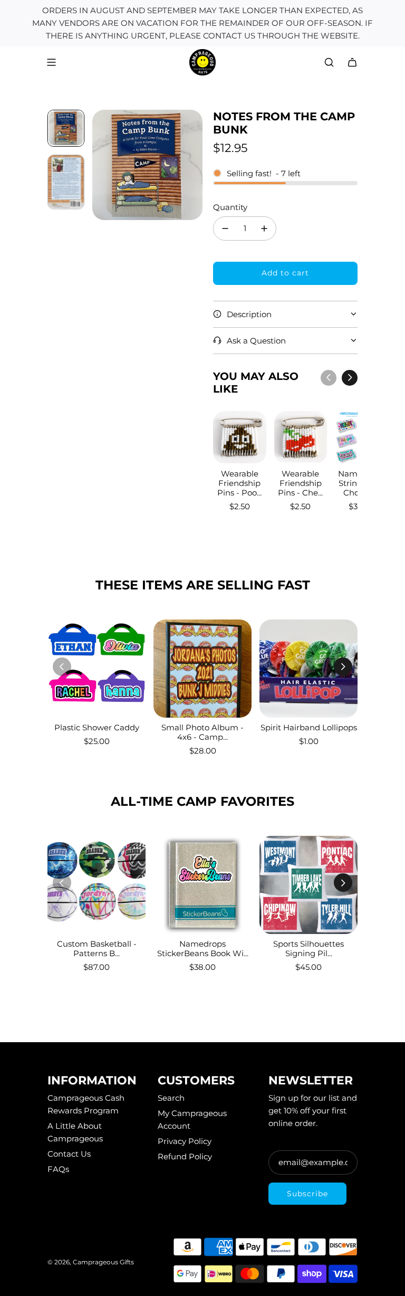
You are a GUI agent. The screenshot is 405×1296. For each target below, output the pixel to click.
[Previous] (328, 378)
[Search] (329, 62)
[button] (100, 165)
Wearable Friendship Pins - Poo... (239, 483)
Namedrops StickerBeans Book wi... (202, 948)
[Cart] (352, 62)
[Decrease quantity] (225, 228)
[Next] (350, 378)
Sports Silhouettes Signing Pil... (308, 948)
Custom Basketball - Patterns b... (97, 948)
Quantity (230, 207)
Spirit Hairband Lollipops (309, 727)
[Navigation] (51, 62)
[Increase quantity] (264, 228)
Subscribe (307, 1193)
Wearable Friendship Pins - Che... (300, 483)
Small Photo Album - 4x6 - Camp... (202, 732)
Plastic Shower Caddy (96, 727)
